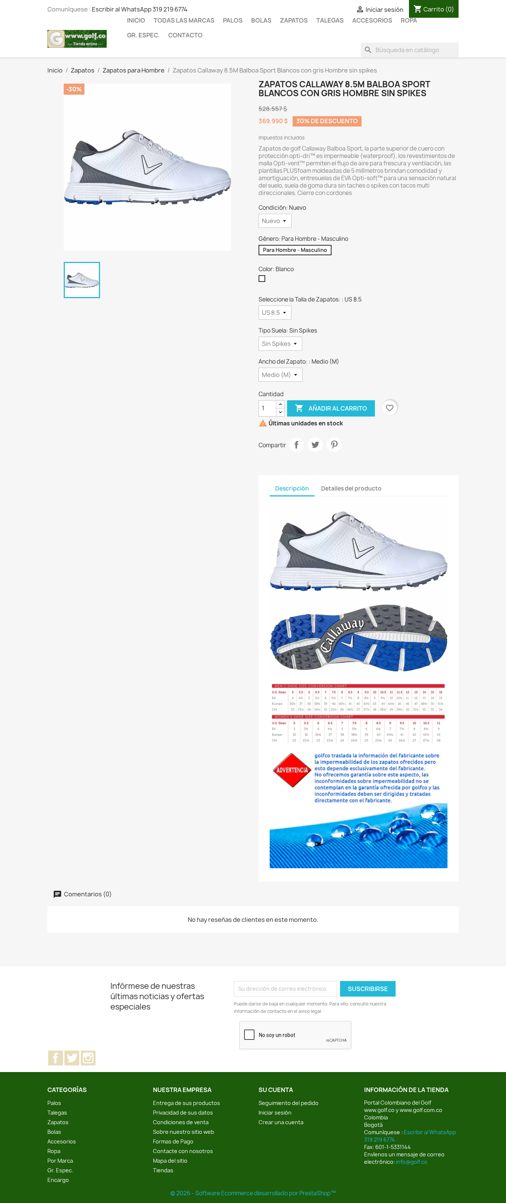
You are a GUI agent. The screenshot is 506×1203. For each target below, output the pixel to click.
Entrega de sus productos (186, 1102)
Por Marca (60, 1160)
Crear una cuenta (281, 1122)
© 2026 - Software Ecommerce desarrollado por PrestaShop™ (253, 1193)
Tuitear (315, 444)
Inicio (136, 20)
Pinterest (334, 444)
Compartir (296, 444)
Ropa (409, 20)
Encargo (58, 1179)
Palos (233, 20)
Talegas (330, 20)
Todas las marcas (184, 20)
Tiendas (163, 1170)
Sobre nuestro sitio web (183, 1131)
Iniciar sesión (275, 1112)
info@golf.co (411, 1161)
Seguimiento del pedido (289, 1102)
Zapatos (294, 20)
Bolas (261, 20)
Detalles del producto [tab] (351, 488)
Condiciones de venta (181, 1122)
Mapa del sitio (170, 1160)
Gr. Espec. (143, 35)
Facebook (55, 1058)
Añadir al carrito (331, 408)
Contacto (185, 35)
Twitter (71, 1058)
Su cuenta (276, 1090)
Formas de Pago (173, 1141)
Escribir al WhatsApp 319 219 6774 (139, 9)
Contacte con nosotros (183, 1151)
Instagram (88, 1058)
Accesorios (372, 20)
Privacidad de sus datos (183, 1112)
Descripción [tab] (292, 488)
